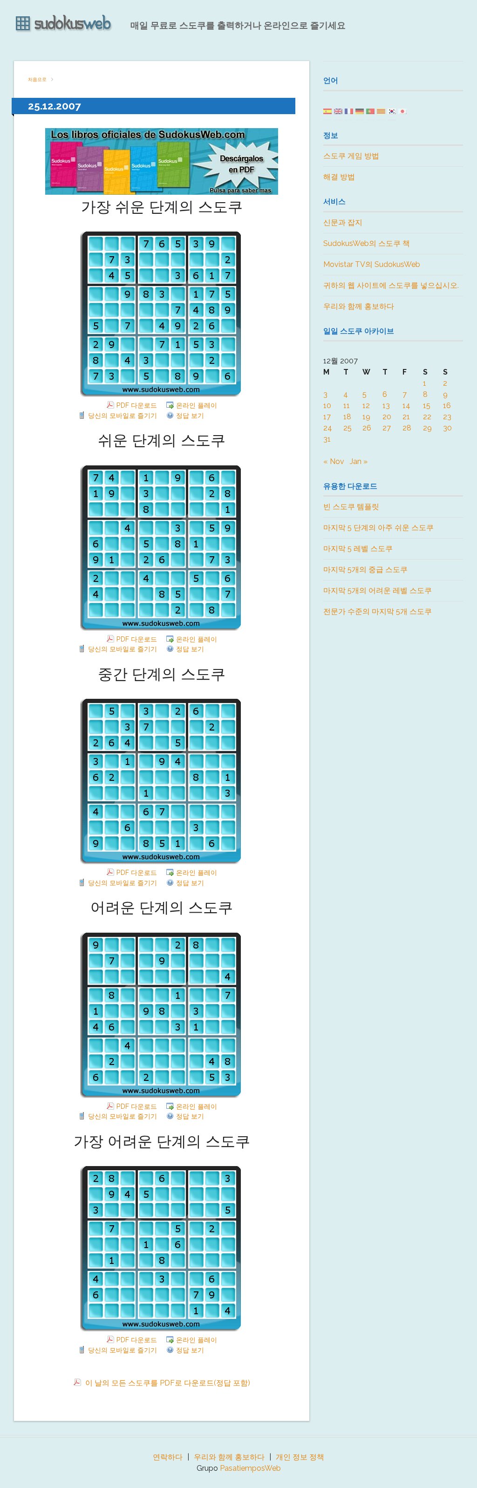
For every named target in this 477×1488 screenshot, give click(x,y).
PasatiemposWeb (250, 1468)
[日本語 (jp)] (402, 110)
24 (327, 427)
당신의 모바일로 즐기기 (122, 415)
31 (327, 439)
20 (386, 416)
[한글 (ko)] (392, 110)
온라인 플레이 (196, 405)
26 (366, 427)
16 (447, 405)
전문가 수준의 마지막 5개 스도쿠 (377, 611)
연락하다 (168, 1457)
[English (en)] (338, 110)
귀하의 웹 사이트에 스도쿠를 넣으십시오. (391, 285)
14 (406, 405)
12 (366, 405)
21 (406, 416)
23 (447, 416)
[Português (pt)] (370, 110)
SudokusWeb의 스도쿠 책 (366, 243)
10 (327, 405)
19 (366, 416)
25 (347, 427)
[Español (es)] (327, 110)
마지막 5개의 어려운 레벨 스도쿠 (377, 590)
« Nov (333, 461)
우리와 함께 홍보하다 (358, 306)
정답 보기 (190, 415)
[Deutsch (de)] (359, 110)
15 (426, 405)
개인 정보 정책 (300, 1457)
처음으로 (37, 79)
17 (327, 416)
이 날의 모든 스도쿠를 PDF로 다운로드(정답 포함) (166, 1383)
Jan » (359, 461)
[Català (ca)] (381, 110)
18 (347, 416)
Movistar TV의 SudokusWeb (371, 264)
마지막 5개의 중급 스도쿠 (365, 569)
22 (427, 416)
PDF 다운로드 (136, 405)
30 (447, 427)
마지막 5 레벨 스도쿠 (358, 548)
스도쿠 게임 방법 (351, 155)
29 (427, 427)
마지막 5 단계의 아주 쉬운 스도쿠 (378, 527)
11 (346, 405)
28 (406, 427)
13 (386, 405)
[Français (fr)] (349, 110)
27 (386, 427)
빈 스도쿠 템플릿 (351, 506)
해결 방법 (339, 176)
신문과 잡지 (342, 222)
